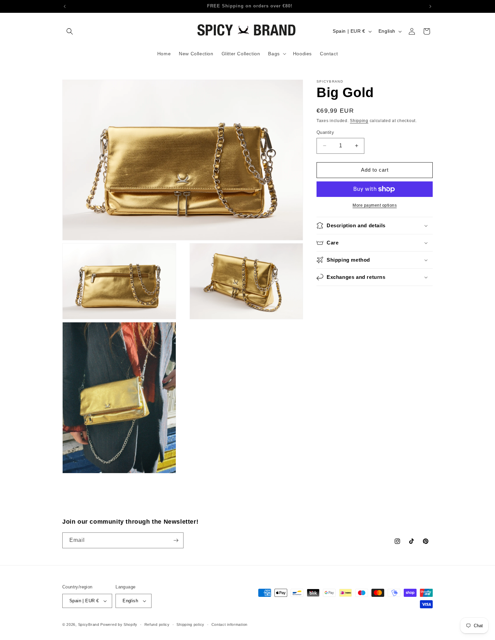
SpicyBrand (88, 624)
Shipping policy (190, 624)
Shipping (359, 120)
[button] (69, 31)
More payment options (375, 205)
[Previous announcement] (64, 6)
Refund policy (157, 624)
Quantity (325, 132)
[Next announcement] (430, 6)
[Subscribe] (175, 540)
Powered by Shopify (118, 624)
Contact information (229, 624)
